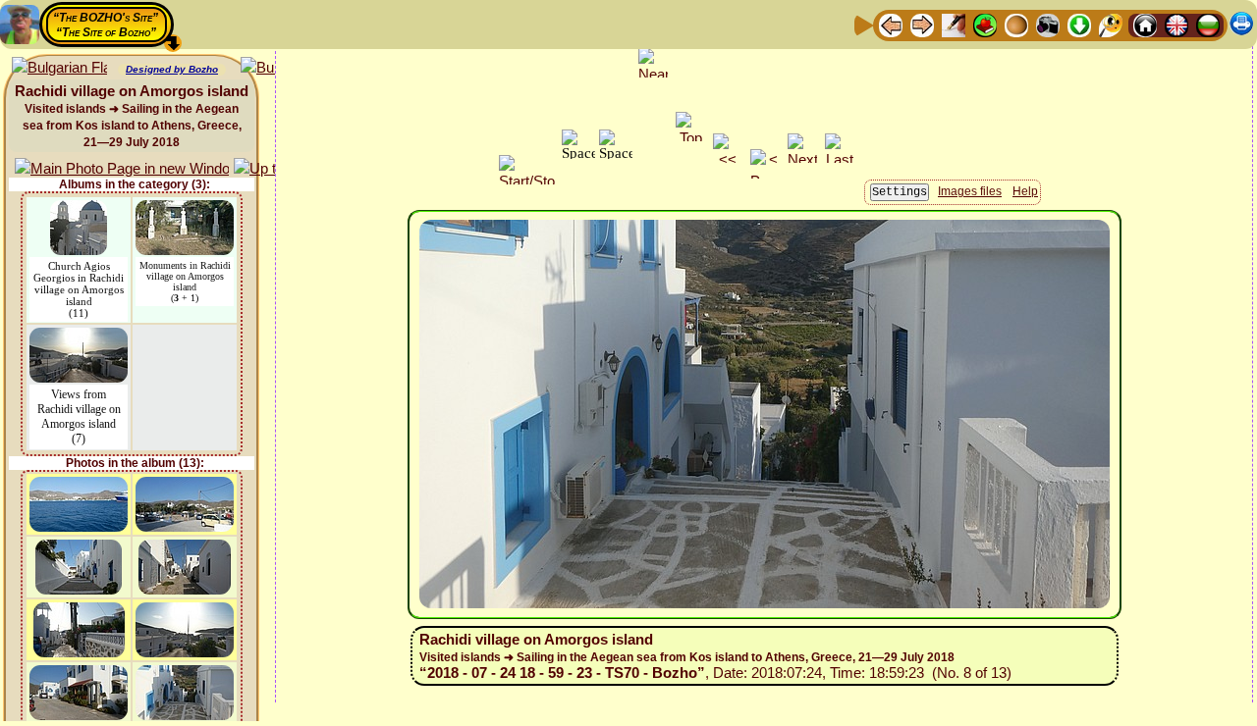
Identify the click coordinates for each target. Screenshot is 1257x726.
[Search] (1110, 24)
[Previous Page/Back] (890, 24)
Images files (970, 191)
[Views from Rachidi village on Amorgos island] (78, 337)
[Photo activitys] (1048, 24)
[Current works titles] (1016, 24)
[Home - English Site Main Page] (1176, 24)
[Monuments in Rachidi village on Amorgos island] (185, 209)
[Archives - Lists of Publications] (953, 24)
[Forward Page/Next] (922, 24)
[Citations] (985, 24)
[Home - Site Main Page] (1145, 24)
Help (1025, 191)
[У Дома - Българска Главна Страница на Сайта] (1208, 24)
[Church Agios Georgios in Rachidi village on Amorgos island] (78, 209)
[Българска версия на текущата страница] (59, 68)
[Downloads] (1079, 24)
